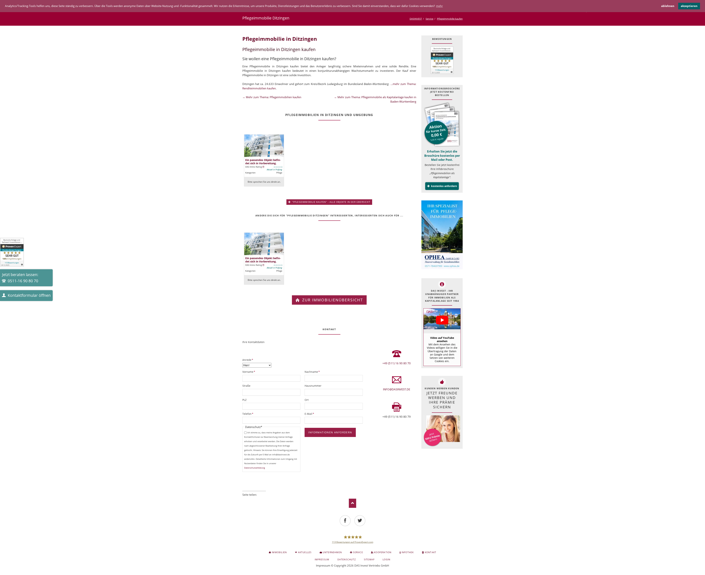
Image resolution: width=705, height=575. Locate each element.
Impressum (323, 565)
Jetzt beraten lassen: (20, 277)
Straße (246, 385)
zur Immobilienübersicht (332, 299)
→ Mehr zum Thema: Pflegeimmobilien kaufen (271, 97)
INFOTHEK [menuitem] (408, 552)
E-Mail (311, 414)
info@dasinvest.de (396, 389)
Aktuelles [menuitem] (305, 552)
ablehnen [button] (667, 6)
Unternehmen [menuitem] (332, 552)
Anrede (248, 360)
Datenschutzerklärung (254, 467)
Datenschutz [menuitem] (346, 559)
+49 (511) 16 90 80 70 (396, 363)
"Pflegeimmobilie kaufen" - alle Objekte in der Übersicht (330, 202)
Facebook (243, 499)
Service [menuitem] (358, 552)
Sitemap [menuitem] (369, 559)
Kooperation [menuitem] (382, 552)
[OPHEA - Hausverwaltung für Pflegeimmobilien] (442, 235)
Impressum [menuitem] (322, 559)
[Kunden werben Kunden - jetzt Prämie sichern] (441, 431)
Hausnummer (313, 385)
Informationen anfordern (330, 432)
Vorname (248, 371)
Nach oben (352, 503)
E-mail (264, 499)
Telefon (248, 414)
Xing (259, 499)
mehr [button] (439, 6)
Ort (307, 400)
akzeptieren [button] (689, 6)
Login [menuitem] (386, 559)
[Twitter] (359, 520)
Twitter (248, 499)
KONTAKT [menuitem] (430, 552)
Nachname (312, 371)
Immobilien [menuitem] (279, 552)
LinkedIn (254, 499)
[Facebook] (345, 520)
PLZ (244, 400)
